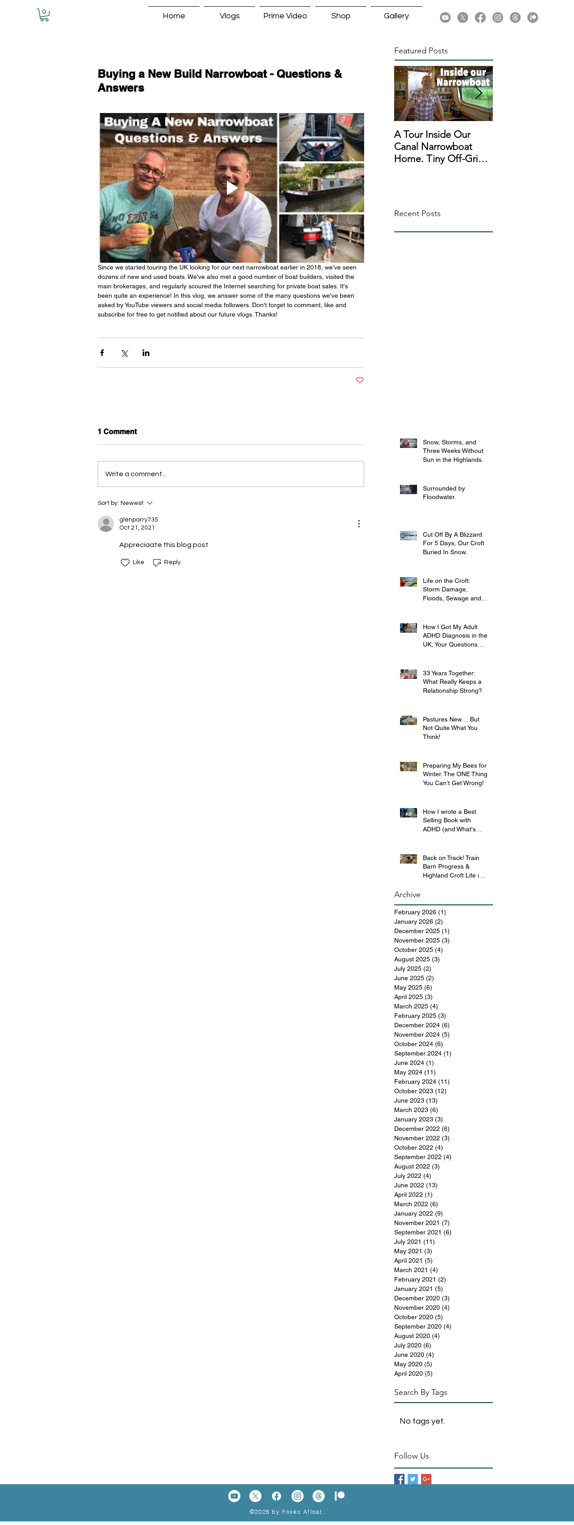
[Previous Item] (408, 93)
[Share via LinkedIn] (146, 352)
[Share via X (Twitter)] (124, 352)
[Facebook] (480, 17)
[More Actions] (358, 523)
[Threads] (515, 17)
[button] (44, 15)
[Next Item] (478, 93)
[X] (462, 17)
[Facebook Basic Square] (399, 1479)
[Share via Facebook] (102, 352)
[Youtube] (445, 17)
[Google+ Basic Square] (426, 1479)
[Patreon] (532, 17)
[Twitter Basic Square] (413, 1479)
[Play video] (231, 188)
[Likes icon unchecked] (125, 562)
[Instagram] (497, 17)
